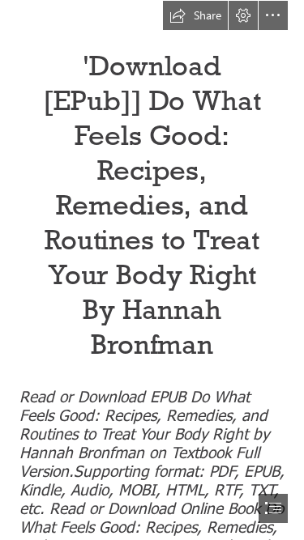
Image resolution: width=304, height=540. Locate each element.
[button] (195, 15)
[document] (152, 270)
